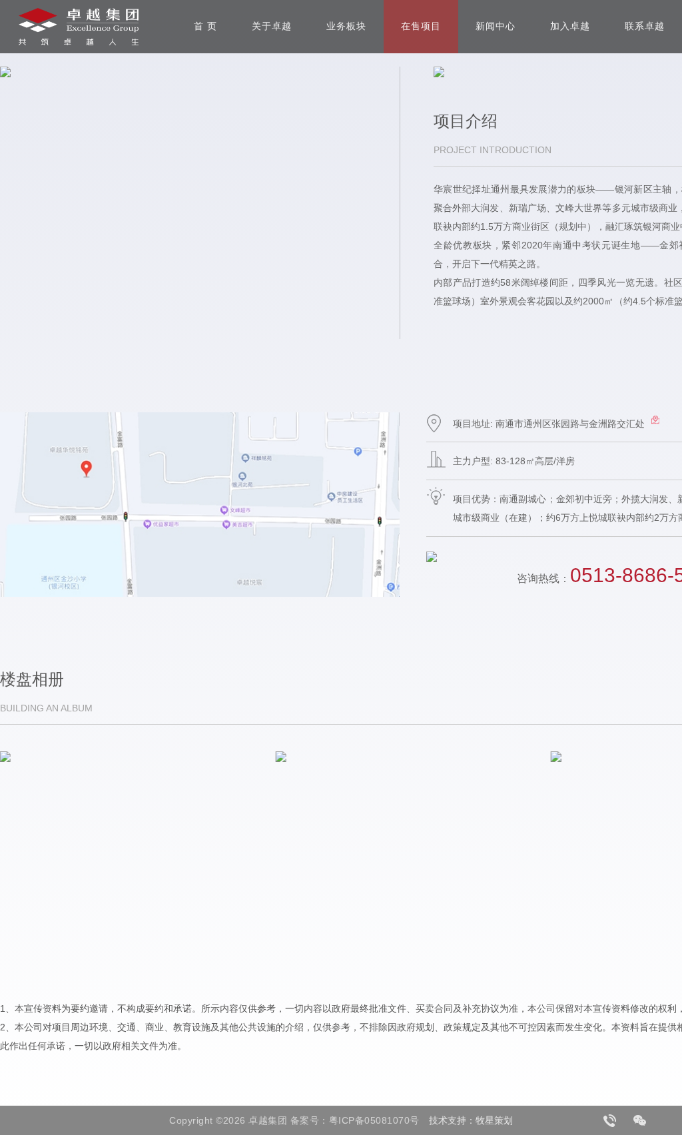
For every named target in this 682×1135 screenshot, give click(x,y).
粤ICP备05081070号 (374, 1120)
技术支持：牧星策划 (471, 1120)
